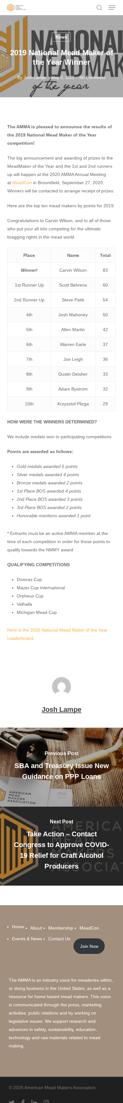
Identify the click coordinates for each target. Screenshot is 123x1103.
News (61, 36)
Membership (60, 927)
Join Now (89, 946)
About (36, 927)
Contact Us (59, 938)
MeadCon (22, 182)
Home (18, 926)
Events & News (27, 938)
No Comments (92, 77)
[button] (111, 7)
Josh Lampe (35, 77)
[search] (99, 7)
